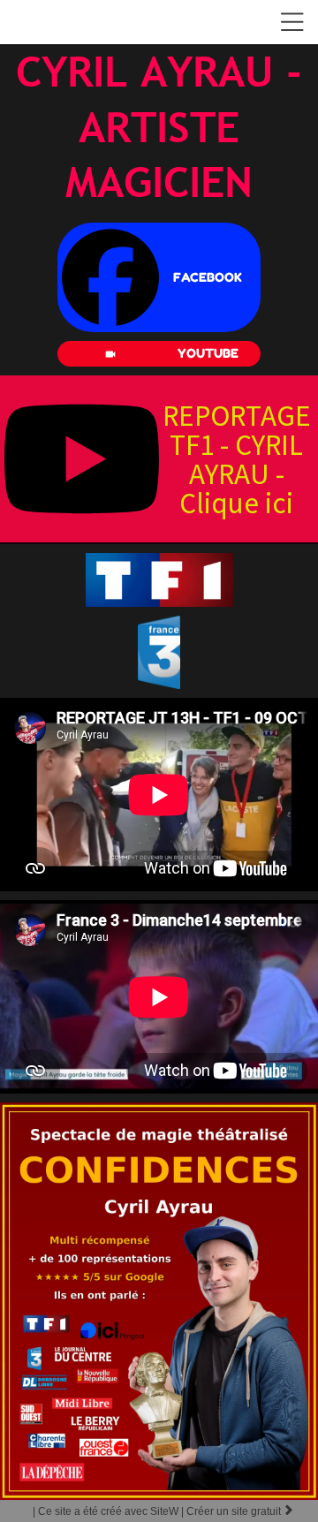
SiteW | (109, 1511)
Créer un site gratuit (240, 1511)
